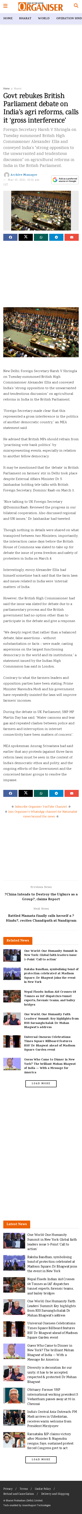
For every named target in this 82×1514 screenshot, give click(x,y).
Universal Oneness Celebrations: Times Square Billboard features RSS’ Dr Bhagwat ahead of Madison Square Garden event (49, 1044)
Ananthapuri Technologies (36, 1505)
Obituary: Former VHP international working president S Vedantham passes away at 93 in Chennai (52, 1397)
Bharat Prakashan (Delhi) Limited (24, 1501)
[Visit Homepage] (40, 6)
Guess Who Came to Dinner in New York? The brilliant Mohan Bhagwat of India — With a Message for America (50, 1066)
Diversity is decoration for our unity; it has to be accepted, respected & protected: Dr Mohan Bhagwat (52, 1375)
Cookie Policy (43, 1489)
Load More (41, 1084)
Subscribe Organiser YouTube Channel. (41, 807)
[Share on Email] (72, 237)
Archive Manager (23, 175)
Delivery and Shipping (55, 1494)
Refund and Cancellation (18, 1494)
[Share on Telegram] (56, 237)
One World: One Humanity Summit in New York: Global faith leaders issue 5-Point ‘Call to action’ (50, 955)
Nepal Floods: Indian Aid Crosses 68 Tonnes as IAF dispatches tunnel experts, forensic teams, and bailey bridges (50, 999)
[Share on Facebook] (10, 237)
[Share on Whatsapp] (41, 237)
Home (7, 18)
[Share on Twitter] (26, 237)
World (44, 18)
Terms (24, 1489)
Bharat (25, 18)
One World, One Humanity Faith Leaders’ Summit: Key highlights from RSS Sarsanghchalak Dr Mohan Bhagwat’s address (51, 1021)
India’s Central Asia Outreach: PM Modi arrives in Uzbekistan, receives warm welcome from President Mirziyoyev (52, 1419)
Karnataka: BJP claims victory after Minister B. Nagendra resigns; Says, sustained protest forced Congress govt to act (50, 1441)
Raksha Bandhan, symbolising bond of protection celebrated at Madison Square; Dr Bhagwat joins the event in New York (51, 976)
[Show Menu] (5, 6)
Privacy (7, 1489)
